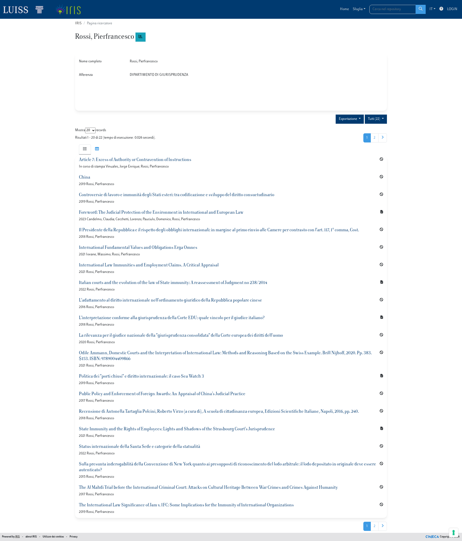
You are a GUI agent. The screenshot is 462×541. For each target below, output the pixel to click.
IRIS (78, 23)
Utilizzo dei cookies (53, 536)
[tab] (85, 149)
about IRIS (31, 536)
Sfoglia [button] (358, 9)
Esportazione (348, 119)
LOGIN (452, 9)
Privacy (73, 536)
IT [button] (431, 9)
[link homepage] (25, 9)
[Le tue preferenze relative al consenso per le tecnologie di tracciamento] (453, 532)
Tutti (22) (374, 119)
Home (344, 9)
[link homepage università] (67, 9)
